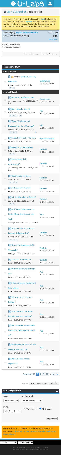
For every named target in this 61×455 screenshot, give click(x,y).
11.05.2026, (47, 191)
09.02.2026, (47, 263)
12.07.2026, (47, 128)
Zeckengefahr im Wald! (21, 188)
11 (47, 374)
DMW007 (8, 36)
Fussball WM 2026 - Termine (23, 138)
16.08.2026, (47, 102)
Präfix (5, 407)
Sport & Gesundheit (16, 12)
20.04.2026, (47, 202)
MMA (10, 85)
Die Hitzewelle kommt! (20, 109)
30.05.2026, (47, 152)
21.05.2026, (47, 166)
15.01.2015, (47, 84)
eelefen (11, 130)
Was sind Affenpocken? (21, 259)
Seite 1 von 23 (29, 374)
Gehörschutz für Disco (21, 176)
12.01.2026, (47, 364)
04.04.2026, (47, 218)
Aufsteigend (32, 409)
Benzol (11, 237)
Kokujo (11, 151)
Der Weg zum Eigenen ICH (22, 97)
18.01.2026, (47, 334)
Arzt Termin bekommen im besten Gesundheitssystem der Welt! (21, 214)
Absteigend (46, 409)
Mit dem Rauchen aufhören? (23, 197)
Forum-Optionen (31, 54)
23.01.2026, (47, 303)
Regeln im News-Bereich (27, 33)
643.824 (53, 39)
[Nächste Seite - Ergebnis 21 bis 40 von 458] (53, 374)
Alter (5, 396)
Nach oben (54, 383)
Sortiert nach (27, 396)
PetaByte (11, 254)
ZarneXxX (12, 201)
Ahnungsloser (13, 223)
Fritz (10, 142)
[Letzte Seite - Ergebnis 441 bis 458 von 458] (57, 374)
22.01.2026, (47, 317)
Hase (10, 263)
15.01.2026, (47, 350)
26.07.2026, (47, 114)
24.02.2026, (47, 251)
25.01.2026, (47, 289)
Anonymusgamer (15, 101)
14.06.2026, (47, 141)
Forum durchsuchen (48, 54)
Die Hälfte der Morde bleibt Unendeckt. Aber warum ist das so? (21, 330)
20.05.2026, (47, 180)
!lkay (10, 180)
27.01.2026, (47, 275)
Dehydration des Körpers (22, 147)
